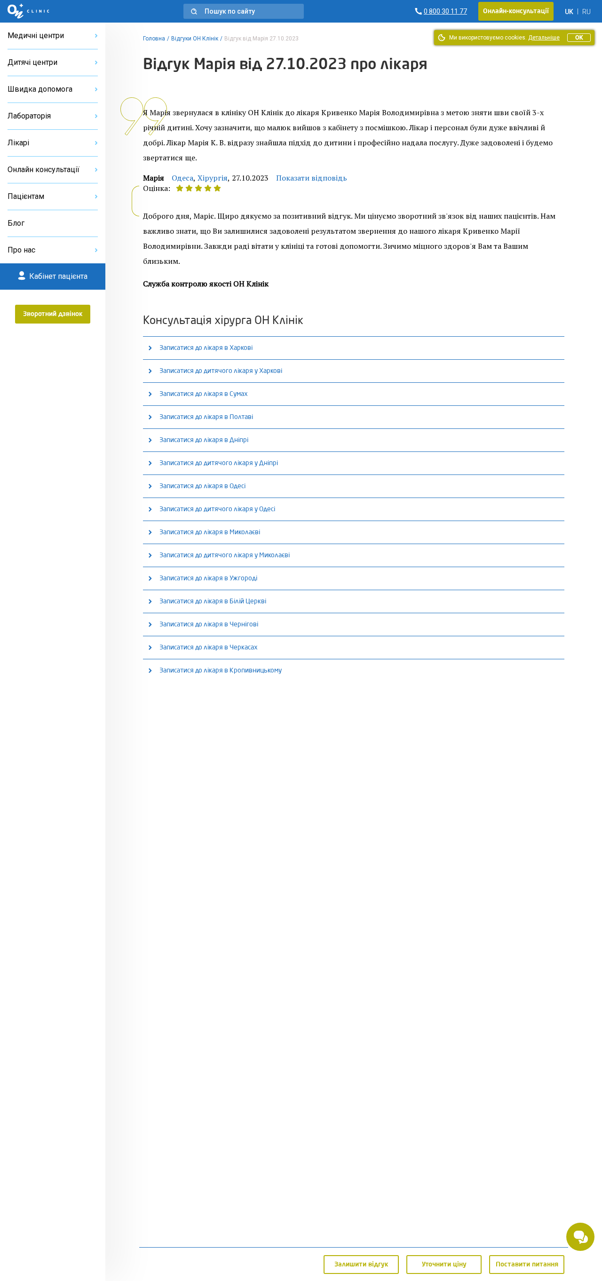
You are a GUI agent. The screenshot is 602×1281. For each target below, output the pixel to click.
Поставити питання (527, 1264)
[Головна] (28, 11)
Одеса (182, 178)
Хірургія (213, 178)
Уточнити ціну (444, 1264)
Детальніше (544, 37)
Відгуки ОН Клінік (194, 38)
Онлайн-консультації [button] (516, 11)
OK (579, 37)
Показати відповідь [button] (311, 178)
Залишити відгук (361, 1264)
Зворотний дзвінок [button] (53, 314)
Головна (154, 38)
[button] (243, 11)
